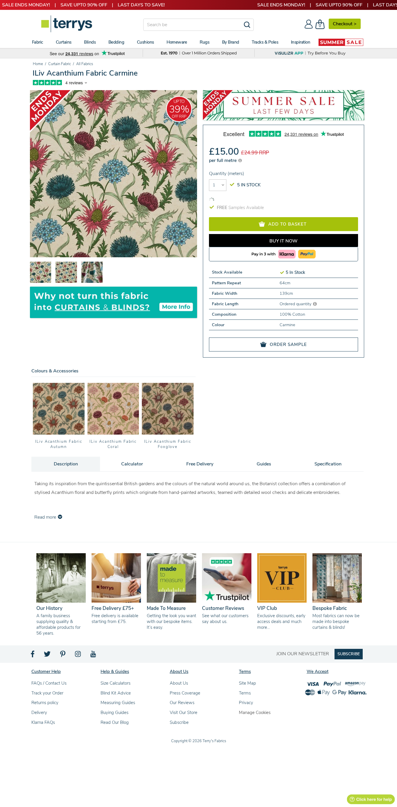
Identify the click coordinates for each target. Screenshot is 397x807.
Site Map (247, 683)
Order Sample (288, 344)
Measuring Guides (118, 703)
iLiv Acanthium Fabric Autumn (58, 444)
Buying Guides (114, 712)
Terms (245, 693)
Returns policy (44, 703)
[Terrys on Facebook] (33, 655)
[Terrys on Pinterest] (63, 655)
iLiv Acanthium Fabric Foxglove (167, 444)
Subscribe (179, 722)
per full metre (223, 160)
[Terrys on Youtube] (94, 655)
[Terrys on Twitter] (47, 655)
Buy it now (283, 241)
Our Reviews (182, 703)
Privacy (246, 703)
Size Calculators (115, 683)
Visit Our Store (183, 712)
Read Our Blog (115, 722)
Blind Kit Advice (116, 693)
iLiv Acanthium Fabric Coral (113, 444)
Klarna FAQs (43, 722)
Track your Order (47, 693)
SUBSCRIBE (348, 654)
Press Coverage (185, 693)
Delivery (39, 712)
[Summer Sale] (341, 42)
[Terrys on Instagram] (78, 655)
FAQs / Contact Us (49, 683)
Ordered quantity (296, 304)
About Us (179, 683)
